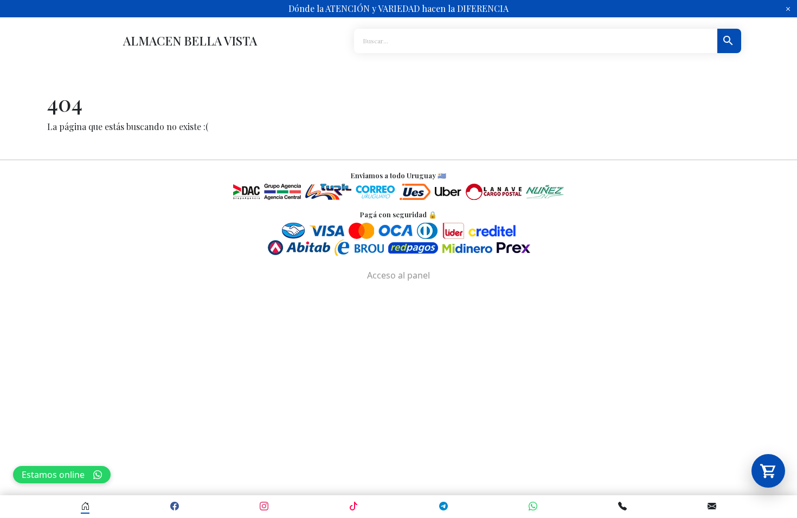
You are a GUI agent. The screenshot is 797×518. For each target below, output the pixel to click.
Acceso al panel (398, 275)
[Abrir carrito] (768, 471)
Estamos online (53, 475)
